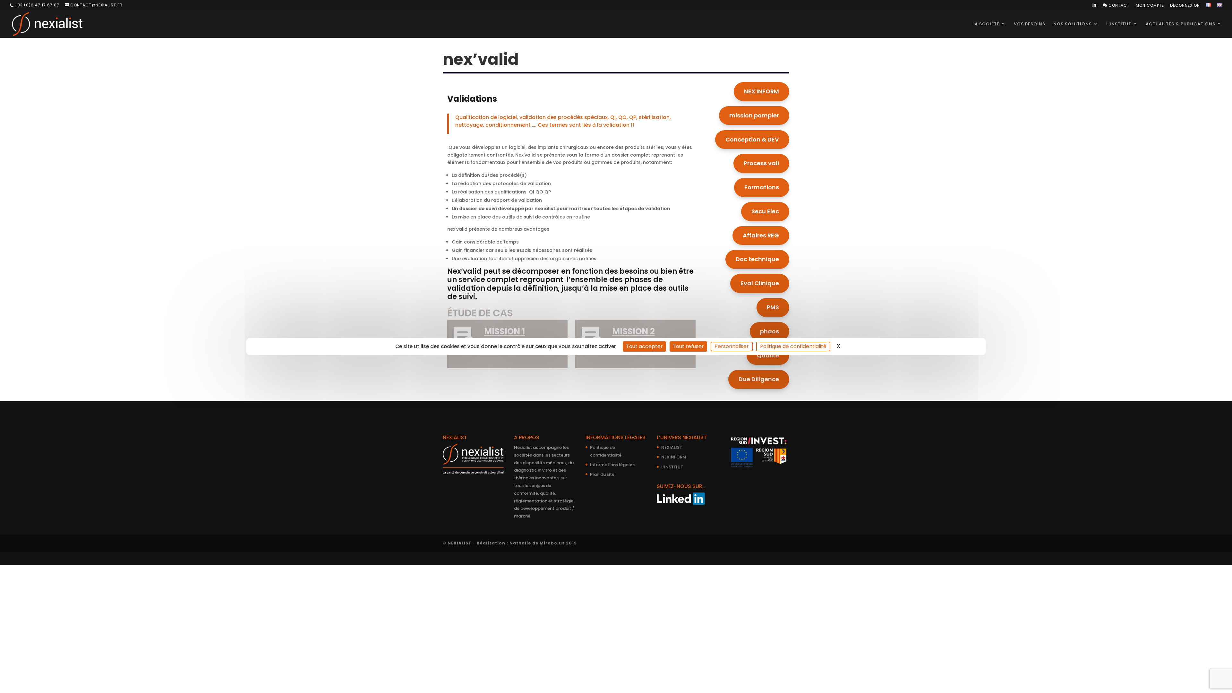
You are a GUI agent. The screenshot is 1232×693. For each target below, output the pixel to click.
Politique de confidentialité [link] (793, 346)
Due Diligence (759, 379)
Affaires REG (761, 235)
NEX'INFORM (761, 91)
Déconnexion (1185, 6)
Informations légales (612, 465)
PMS (773, 307)
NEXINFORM (673, 457)
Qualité (768, 355)
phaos (769, 331)
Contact (1116, 5)
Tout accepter (644, 346)
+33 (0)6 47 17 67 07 (36, 5)
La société (985, 24)
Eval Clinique (759, 283)
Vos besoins (1029, 24)
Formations (761, 187)
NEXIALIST (671, 447)
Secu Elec (765, 211)
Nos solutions (1072, 24)
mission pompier (754, 115)
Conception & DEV (752, 139)
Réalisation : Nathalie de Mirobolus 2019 (527, 543)
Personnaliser (731, 346)
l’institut (1118, 24)
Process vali (761, 163)
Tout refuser (688, 346)
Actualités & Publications (1180, 24)
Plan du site (602, 474)
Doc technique (757, 259)
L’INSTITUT (672, 467)
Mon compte (1150, 6)
